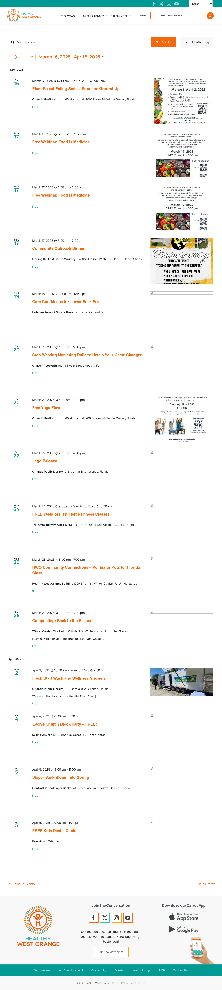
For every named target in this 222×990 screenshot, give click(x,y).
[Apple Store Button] (183, 914)
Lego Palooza (44, 460)
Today (28, 57)
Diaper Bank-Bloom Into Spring (60, 777)
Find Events (163, 42)
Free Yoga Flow (46, 407)
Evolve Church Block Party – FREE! (64, 724)
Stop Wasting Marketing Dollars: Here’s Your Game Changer (87, 354)
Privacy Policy (120, 983)
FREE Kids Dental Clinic (54, 830)
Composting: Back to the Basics (61, 620)
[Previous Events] (11, 57)
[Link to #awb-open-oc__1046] (210, 15)
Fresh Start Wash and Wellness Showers (69, 678)
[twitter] (161, 4)
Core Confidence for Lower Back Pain (66, 301)
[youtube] (176, 4)
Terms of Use (137, 983)
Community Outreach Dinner (58, 248)
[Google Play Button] (183, 927)
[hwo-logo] (24, 10)
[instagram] (169, 4)
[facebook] (154, 4)
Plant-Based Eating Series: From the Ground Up (75, 88)
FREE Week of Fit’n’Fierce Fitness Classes (70, 514)
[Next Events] (16, 57)
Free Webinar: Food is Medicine (61, 141)
